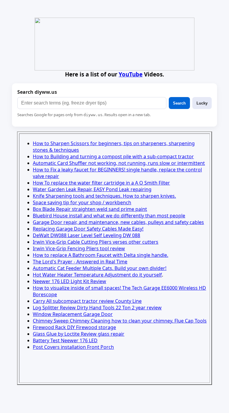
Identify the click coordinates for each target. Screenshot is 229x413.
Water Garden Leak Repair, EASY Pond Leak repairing (92, 189)
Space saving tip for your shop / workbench (82, 202)
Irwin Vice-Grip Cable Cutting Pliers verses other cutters (95, 242)
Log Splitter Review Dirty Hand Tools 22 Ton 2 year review (97, 307)
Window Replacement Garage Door (73, 314)
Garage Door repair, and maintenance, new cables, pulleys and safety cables (118, 222)
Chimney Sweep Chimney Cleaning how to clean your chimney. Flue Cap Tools (120, 320)
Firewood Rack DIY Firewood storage (74, 327)
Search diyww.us (37, 92)
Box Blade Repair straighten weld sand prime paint (90, 209)
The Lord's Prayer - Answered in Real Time (80, 261)
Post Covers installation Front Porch (73, 347)
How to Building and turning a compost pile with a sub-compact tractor (113, 156)
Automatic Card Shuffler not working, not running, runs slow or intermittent (119, 163)
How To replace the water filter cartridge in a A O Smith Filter (101, 182)
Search (179, 103)
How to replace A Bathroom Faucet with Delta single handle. (100, 255)
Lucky (202, 103)
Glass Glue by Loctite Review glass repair (78, 334)
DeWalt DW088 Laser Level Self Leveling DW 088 (86, 235)
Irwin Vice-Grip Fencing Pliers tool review (79, 248)
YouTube (131, 74)
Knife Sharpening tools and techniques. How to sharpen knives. (104, 196)
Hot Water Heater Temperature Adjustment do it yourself (97, 274)
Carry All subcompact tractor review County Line (87, 301)
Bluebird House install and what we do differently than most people (109, 215)
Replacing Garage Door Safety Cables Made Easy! (88, 228)
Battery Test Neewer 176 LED (65, 340)
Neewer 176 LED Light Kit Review (69, 281)
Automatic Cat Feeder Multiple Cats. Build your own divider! (99, 268)
